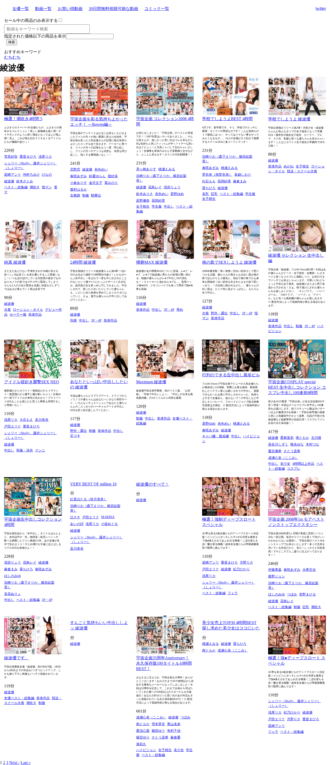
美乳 (205, 194)
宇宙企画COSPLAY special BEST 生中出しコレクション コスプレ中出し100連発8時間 (297, 387)
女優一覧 (20, 8)
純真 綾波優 (15, 262)
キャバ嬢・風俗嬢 (215, 436)
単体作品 (275, 166)
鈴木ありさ (144, 194)
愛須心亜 (143, 731)
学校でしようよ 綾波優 (289, 119)
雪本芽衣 (158, 724)
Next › (14, 762)
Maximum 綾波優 (151, 382)
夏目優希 (275, 451)
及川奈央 (41, 420)
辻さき (75, 517)
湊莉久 (141, 744)
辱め (179, 310)
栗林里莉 (287, 438)
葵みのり (111, 183)
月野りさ (246, 562)
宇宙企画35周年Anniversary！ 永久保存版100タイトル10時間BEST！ (164, 663)
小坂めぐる (109, 524)
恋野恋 (75, 169)
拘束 (73, 320)
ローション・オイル (28, 310)
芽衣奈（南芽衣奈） (217, 174)
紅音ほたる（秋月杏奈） (88, 499)
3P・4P (96, 320)
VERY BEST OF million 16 (93, 484)
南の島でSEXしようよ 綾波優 (229, 262)
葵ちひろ (209, 188)
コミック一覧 (156, 8)
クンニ (40, 450)
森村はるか (78, 189)
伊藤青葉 (275, 570)
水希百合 (309, 570)
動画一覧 (43, 8)
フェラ (233, 593)
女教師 (75, 195)
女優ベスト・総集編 (19, 698)
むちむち (12, 57)
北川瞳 (316, 438)
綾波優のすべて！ (152, 484)
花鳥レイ (155, 187)
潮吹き (35, 187)
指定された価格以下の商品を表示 (35, 36)
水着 (7, 310)
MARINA (107, 517)
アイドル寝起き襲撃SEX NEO (31, 382)
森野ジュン (276, 576)
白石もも (209, 181)
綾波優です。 (16, 658)
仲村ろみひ (31, 174)
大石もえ (26, 420)
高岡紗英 (158, 200)
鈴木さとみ (24, 181)
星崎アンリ (12, 174)
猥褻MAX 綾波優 (152, 262)
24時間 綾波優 (83, 262)
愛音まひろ (28, 156)
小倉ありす (78, 183)
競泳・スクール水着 (302, 171)
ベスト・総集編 (16, 187)
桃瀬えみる (166, 169)
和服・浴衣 (24, 450)
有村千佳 (173, 731)
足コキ (75, 436)
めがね (289, 166)
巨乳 (214, 194)
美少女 (285, 464)
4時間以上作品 (303, 464)
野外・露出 (219, 313)
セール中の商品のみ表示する (31, 20)
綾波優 (9, 181)
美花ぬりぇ (12, 594)
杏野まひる (307, 594)
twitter (321, 8)
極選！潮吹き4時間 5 (23, 119)
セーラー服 (18, 314)
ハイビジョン (146, 750)
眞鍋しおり (242, 174)
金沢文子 (95, 183)
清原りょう (172, 187)
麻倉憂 (175, 737)
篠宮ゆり (143, 737)
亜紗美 (113, 176)
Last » (26, 762)
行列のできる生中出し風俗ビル (231, 375)
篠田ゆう (158, 731)
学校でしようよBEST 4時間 (227, 119)
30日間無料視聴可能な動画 (113, 8)
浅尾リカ (45, 156)
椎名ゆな (297, 444)
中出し (169, 206)
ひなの (47, 174)
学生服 (157, 206)
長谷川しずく (278, 444)
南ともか (302, 438)
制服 (85, 195)
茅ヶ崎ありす (146, 169)
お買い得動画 (70, 8)
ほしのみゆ (12, 576)
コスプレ (293, 468)
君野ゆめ (177, 194)
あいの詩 (77, 524)
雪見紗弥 (11, 156)
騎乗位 (96, 195)
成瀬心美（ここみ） (283, 458)
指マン (47, 187)
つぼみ (292, 594)
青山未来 (173, 724)
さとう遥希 (292, 451)
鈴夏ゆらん (97, 176)
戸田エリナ (12, 426)
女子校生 (143, 206)
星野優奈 (143, 200)
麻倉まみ (239, 181)
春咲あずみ (78, 176)
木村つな (312, 444)
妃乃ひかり (241, 569)
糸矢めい (101, 169)
